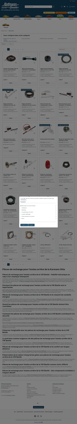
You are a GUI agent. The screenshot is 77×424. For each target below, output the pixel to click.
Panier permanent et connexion (28, 216)
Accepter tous (24, 225)
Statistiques (24, 207)
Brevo (23, 218)
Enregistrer (31, 225)
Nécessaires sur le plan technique (28, 205)
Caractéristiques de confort (27, 212)
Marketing (24, 209)
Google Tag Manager (26, 214)
